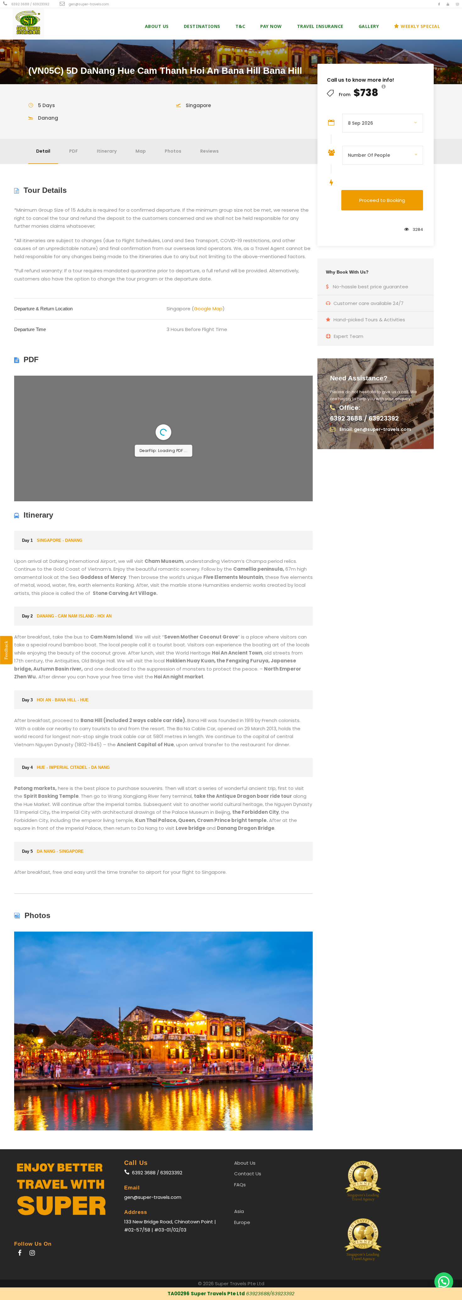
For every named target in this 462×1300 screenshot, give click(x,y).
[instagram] (457, 4)
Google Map (208, 308)
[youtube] (448, 4)
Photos (173, 151)
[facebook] (439, 4)
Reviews (209, 151)
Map (140, 151)
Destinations (202, 26)
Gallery (369, 26)
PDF (73, 151)
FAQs (240, 1184)
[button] (443, 1281)
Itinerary (107, 151)
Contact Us (247, 1173)
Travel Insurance (320, 26)
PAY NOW (271, 26)
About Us (157, 26)
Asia (239, 1211)
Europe (242, 1222)
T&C (240, 26)
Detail (43, 151)
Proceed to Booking (382, 200)
